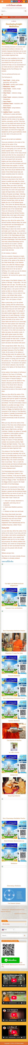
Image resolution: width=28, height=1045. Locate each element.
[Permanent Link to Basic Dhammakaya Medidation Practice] (14, 807)
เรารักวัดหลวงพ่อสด (14, 5)
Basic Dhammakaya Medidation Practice (14, 818)
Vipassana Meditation (14, 675)
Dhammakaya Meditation (14, 886)
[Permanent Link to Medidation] (14, 852)
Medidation (14, 863)
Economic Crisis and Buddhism (14, 608)
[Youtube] (21, 1)
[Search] (26, 1)
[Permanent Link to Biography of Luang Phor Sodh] (14, 642)
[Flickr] (19, 1)
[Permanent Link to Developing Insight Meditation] (14, 36)
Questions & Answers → (20, 913)
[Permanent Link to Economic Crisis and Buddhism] (14, 597)
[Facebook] (14, 1)
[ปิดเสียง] (21, 985)
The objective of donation (14, 740)
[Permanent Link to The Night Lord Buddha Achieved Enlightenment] (14, 572)
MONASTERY (14, 775)
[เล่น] (4, 985)
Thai (5, 929)
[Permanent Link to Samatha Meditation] (14, 709)
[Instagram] (17, 1)
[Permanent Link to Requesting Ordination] (14, 785)
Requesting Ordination (14, 796)
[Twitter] (12, 1)
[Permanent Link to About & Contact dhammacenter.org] (14, 830)
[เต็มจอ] (24, 985)
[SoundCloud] (24, 1)
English (14, 21)
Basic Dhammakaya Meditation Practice (14, 630)
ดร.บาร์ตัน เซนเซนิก (14, 752)
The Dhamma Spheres (14, 903)
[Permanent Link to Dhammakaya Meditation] (14, 875)
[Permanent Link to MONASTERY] (14, 764)
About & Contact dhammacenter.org (14, 841)
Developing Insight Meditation (14, 25)
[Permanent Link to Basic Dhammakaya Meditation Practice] (14, 619)
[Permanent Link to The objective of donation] (14, 731)
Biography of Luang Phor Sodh (14, 653)
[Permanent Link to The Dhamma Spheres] (14, 895)
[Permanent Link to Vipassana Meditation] (14, 664)
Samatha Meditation (14, 721)
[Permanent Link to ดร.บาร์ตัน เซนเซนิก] (14, 747)
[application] (14, 980)
